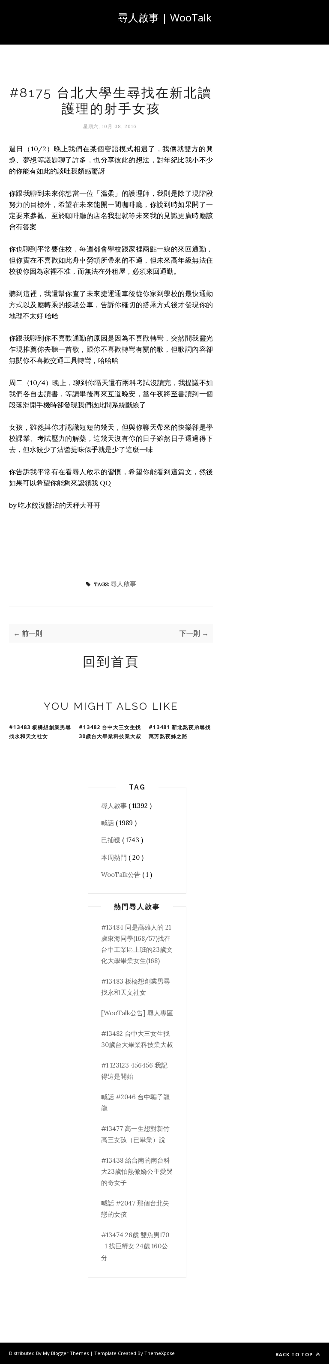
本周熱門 (115, 857)
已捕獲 (111, 840)
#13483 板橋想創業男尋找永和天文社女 (40, 732)
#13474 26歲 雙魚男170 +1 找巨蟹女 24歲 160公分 (135, 1246)
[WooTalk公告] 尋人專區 (137, 1013)
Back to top (294, 1354)
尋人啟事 (123, 584)
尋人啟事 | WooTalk (165, 17)
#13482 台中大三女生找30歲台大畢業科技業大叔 (110, 732)
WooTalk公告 (121, 874)
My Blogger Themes (66, 1353)
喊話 (108, 823)
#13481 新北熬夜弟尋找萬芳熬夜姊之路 (180, 732)
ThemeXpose (159, 1353)
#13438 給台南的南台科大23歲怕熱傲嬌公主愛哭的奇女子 (137, 1171)
